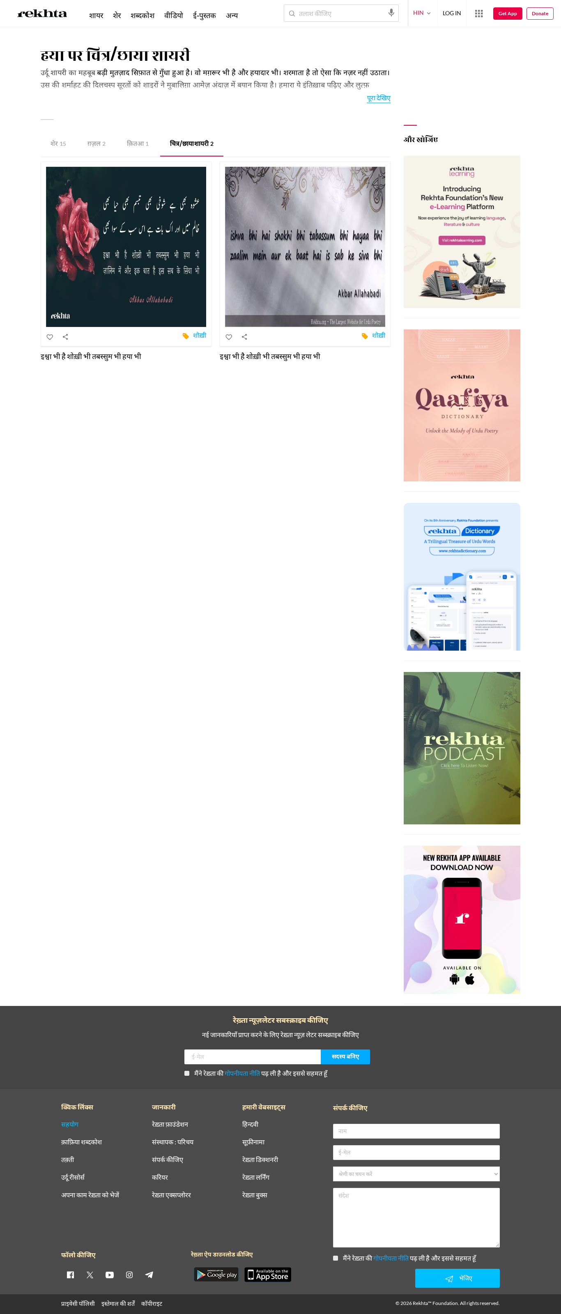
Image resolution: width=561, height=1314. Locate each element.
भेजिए (465, 1278)
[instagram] (129, 1274)
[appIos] (267, 1274)
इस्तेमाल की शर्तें (118, 1303)
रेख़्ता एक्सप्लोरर (171, 1195)
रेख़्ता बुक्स (254, 1195)
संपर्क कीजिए (167, 1159)
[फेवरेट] (50, 337)
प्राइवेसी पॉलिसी (78, 1303)
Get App (508, 13)
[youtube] (109, 1274)
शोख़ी (199, 335)
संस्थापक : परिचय (172, 1142)
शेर (58, 144)
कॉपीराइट (151, 1303)
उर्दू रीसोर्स (73, 1177)
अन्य (232, 15)
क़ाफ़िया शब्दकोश (81, 1142)
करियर (160, 1177)
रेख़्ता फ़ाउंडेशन (170, 1124)
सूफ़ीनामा (253, 1142)
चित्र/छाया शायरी (192, 144)
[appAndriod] (216, 1274)
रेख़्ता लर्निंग (255, 1177)
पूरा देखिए (379, 97)
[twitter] (90, 1274)
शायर (96, 15)
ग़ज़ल (96, 144)
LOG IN (452, 12)
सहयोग (69, 1124)
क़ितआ (138, 144)
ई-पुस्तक (204, 15)
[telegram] (149, 1274)
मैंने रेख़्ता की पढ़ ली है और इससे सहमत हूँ (260, 1073)
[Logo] (42, 15)
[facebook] (70, 1274)
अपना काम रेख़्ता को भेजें (90, 1195)
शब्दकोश (142, 15)
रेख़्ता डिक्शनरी (260, 1159)
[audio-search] (391, 12)
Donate (540, 13)
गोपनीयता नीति (242, 1073)
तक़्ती (67, 1159)
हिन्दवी (250, 1124)
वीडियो (173, 15)
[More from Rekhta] (478, 13)
